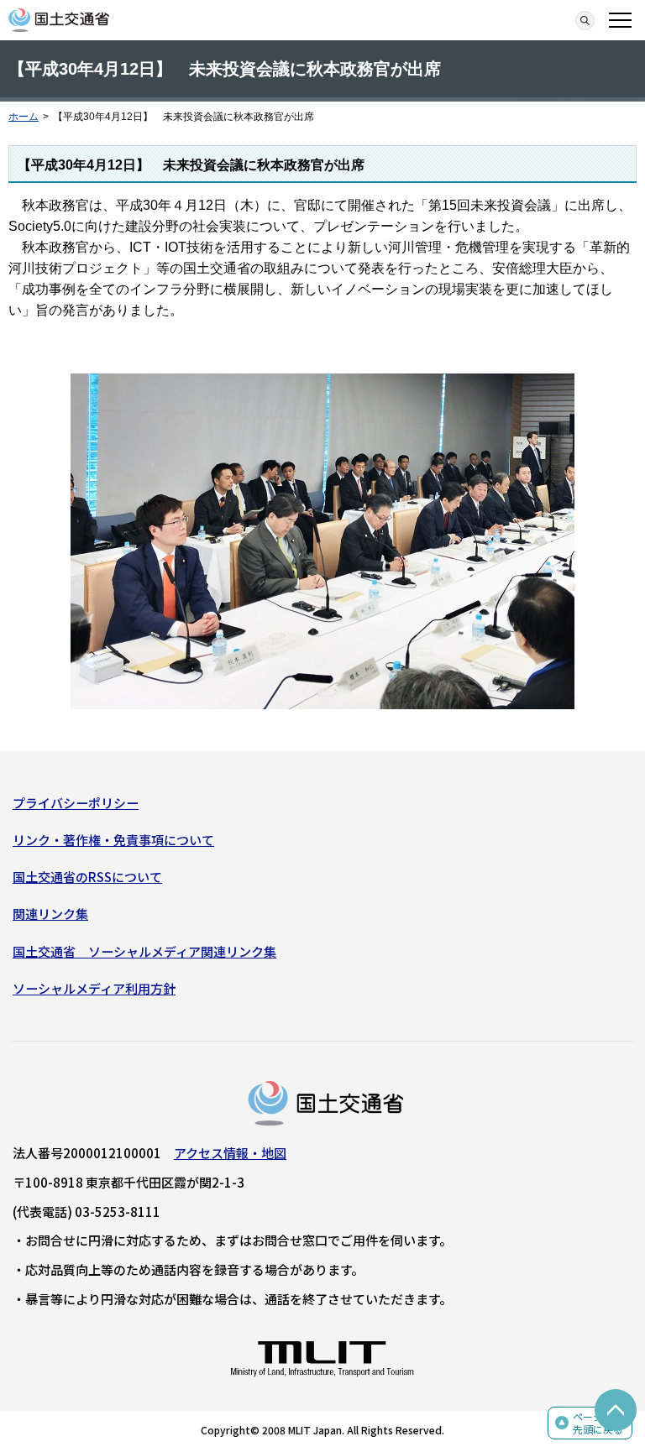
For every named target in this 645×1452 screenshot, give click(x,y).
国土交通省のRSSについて (87, 876)
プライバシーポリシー (76, 803)
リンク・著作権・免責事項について (113, 840)
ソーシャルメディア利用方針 (94, 988)
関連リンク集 (50, 913)
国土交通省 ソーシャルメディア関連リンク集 (144, 951)
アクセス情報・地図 (230, 1153)
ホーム (23, 117)
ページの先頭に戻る (598, 1423)
